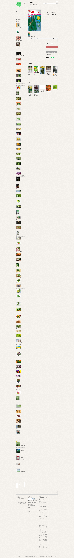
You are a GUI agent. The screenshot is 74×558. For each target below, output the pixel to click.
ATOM (55, 556)
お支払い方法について (36, 556)
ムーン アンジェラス (31, 94)
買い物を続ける (48, 55)
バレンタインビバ (36, 94)
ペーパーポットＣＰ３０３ (50, 73)
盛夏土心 (29, 74)
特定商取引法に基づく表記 (49, 556)
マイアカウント (22, 556)
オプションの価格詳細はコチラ (31, 36)
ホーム (19, 556)
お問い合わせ (26, 556)
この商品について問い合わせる (52, 52)
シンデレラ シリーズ (49, 92)
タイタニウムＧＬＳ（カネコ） (44, 90)
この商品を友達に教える (50, 54)
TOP (28, 7)
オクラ (30, 7)
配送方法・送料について (42, 556)
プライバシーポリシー (30, 556)
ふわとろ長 (55, 74)
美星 (34, 74)
